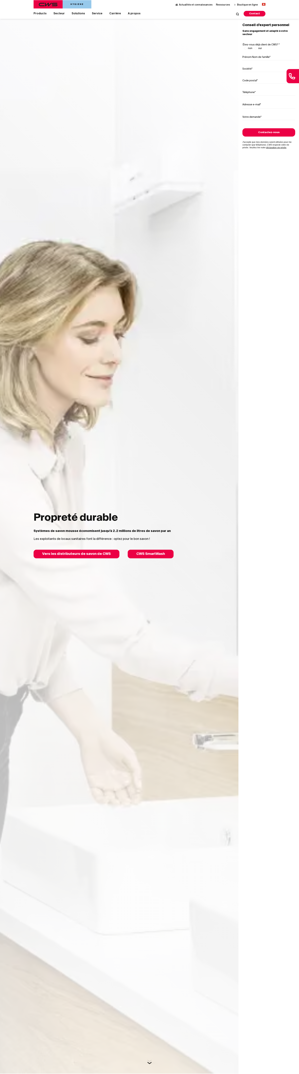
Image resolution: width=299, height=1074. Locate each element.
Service (97, 13)
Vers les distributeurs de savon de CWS (76, 554)
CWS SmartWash (150, 554)
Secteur (59, 13)
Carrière (115, 13)
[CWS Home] (62, 4)
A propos (134, 13)
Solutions (78, 13)
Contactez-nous (269, 132)
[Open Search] (237, 14)
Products (40, 13)
